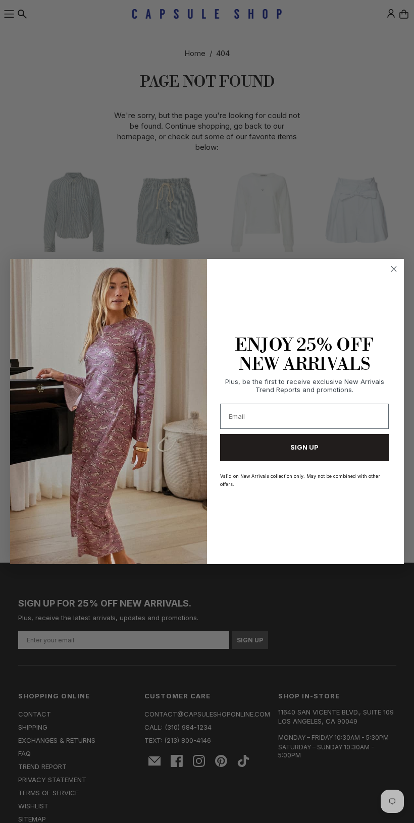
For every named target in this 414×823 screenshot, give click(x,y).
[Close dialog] (394, 269)
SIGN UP (304, 447)
